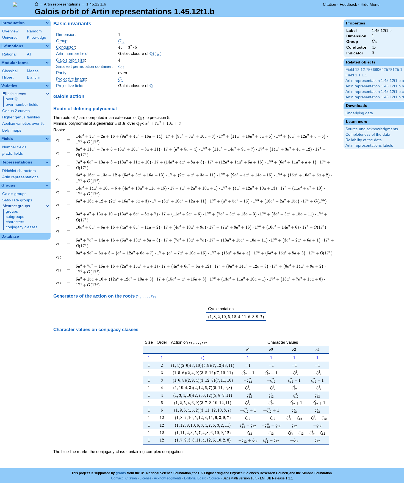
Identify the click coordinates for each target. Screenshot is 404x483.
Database (10, 236)
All (29, 54)
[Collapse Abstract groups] (47, 206)
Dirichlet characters (19, 171)
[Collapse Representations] (47, 162)
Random (34, 31)
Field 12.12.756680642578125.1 (373, 70)
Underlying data (359, 113)
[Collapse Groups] (47, 185)
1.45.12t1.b (96, 4)
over (12, 99)
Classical (10, 71)
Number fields (14, 147)
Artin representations (62, 4)
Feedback (348, 4)
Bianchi (33, 77)
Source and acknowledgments (371, 129)
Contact (117, 478)
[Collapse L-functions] (47, 46)
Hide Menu (370, 4)
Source (214, 478)
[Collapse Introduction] (47, 23)
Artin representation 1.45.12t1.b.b (374, 86)
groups (12, 211)
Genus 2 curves (16, 111)
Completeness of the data (367, 134)
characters (15, 222)
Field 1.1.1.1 (356, 75)
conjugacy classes (21, 227)
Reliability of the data (363, 140)
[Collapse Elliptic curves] (47, 93)
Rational (9, 54)
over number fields (22, 104)
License (145, 478)
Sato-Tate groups (17, 200)
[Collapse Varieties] (47, 86)
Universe (10, 37)
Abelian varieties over (23, 123)
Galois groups (14, 194)
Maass (32, 71)
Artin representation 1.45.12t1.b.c (374, 92)
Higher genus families (21, 117)
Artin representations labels (369, 145)
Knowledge (36, 37)
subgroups (15, 217)
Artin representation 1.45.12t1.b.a (374, 81)
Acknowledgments (167, 478)
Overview (10, 31)
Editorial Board (195, 478)
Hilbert (7, 77)
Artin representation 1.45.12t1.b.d (374, 97)
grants (121, 473)
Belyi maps (11, 130)
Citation (329, 4)
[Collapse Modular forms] (47, 62)
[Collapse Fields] (47, 139)
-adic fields (12, 153)
